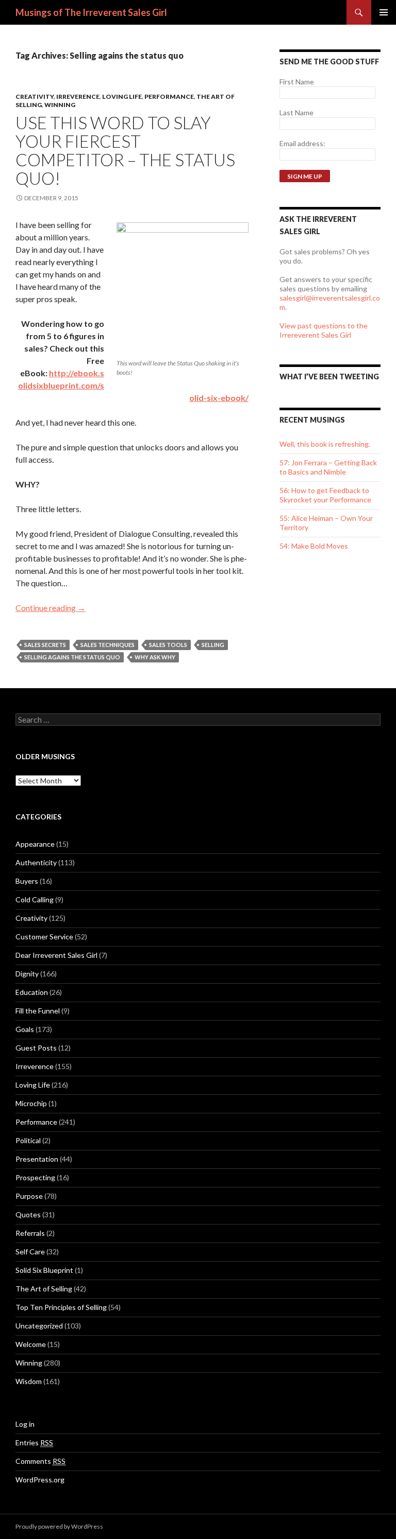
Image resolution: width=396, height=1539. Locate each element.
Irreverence (78, 96)
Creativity (34, 96)
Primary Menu (383, 12)
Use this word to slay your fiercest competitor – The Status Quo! (125, 150)
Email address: (302, 143)
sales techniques (107, 644)
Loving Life (122, 96)
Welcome (30, 1344)
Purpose (29, 1196)
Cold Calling (34, 899)
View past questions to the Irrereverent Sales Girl (323, 330)
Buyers (26, 881)
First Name (296, 81)
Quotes (28, 1214)
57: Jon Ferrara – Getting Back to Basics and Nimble (328, 467)
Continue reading (50, 608)
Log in (25, 1424)
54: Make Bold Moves (313, 545)
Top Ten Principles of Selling (61, 1307)
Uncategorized (39, 1325)
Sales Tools (168, 644)
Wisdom (28, 1381)
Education (31, 992)
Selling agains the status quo (72, 657)
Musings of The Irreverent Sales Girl (91, 12)
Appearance (35, 844)
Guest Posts (36, 1047)
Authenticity (36, 862)
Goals (24, 1029)
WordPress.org (39, 1479)
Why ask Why (155, 657)
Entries (34, 1442)
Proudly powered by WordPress (59, 1526)
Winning (59, 105)
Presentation (36, 1159)
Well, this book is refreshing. (324, 444)
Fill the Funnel (37, 1010)
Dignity (27, 973)
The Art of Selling (43, 1288)
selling (213, 644)
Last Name (296, 112)
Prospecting (35, 1177)
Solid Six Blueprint (44, 1270)
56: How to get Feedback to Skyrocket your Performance (325, 495)
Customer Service (44, 936)
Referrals (30, 1233)
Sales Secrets (45, 644)
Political (28, 1140)
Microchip (31, 1103)
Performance (169, 96)
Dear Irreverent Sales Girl (56, 955)
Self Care (30, 1251)
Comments (40, 1461)
